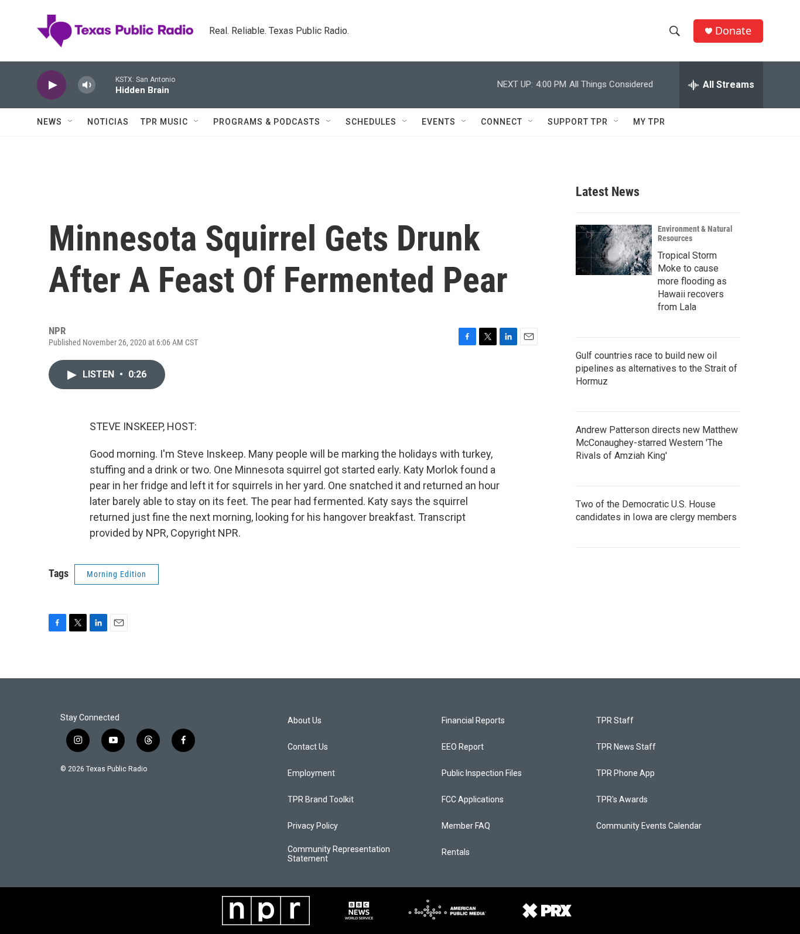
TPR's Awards (622, 799)
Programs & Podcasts (266, 121)
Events (439, 121)
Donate (733, 31)
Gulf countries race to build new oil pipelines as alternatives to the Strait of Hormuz (656, 368)
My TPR (649, 121)
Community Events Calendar (649, 826)
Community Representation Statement (339, 854)
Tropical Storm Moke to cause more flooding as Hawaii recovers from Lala (692, 281)
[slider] (105, 84)
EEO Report (463, 747)
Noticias (108, 121)
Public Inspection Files (482, 773)
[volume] (87, 85)
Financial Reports (473, 720)
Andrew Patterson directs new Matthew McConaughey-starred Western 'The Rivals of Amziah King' (657, 442)
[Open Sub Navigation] (71, 121)
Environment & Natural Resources (695, 233)
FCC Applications (473, 799)
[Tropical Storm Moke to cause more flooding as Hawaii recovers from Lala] (614, 250)
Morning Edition (116, 574)
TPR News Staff (626, 747)
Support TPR (578, 121)
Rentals (456, 852)
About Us (305, 720)
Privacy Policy (313, 826)
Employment (311, 773)
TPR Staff (615, 720)
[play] (51, 85)
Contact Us (308, 747)
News (49, 121)
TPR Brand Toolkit (321, 799)
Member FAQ (466, 826)
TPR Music (164, 121)
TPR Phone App (625, 773)
